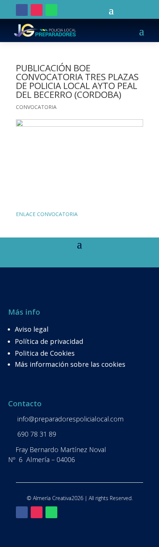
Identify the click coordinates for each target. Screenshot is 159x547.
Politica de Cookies (45, 353)
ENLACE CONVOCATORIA (47, 214)
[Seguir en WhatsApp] (51, 10)
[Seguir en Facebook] (22, 10)
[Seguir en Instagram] (37, 10)
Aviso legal (31, 329)
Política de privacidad (49, 341)
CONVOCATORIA (36, 106)
